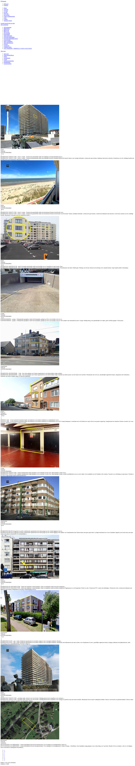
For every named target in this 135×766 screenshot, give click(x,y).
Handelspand (7, 62)
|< (4, 750)
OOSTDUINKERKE (9, 37)
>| (4, 760)
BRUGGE (6, 30)
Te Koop (6, 9)
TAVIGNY (6, 45)
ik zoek (5, 12)
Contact (6, 19)
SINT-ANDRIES (8, 41)
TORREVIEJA (7, 47)
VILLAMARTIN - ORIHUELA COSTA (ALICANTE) (18, 48)
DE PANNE (7, 33)
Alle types (6, 54)
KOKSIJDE (7, 34)
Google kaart (4, 23)
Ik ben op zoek (11, 23)
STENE (6, 44)
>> (4, 758)
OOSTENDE (7, 40)
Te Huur (6, 10)
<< (4, 751)
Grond (5, 59)
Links (5, 18)
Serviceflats (6, 15)
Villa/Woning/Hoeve (9, 55)
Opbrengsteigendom (9, 61)
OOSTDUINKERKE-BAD (11, 38)
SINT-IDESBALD (8, 43)
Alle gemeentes (7, 27)
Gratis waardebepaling (9, 16)
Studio (5, 56)
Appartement (7, 58)
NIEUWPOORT (8, 36)
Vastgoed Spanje (8, 20)
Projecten (6, 13)
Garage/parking (7, 63)
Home (5, 8)
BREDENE (7, 28)
